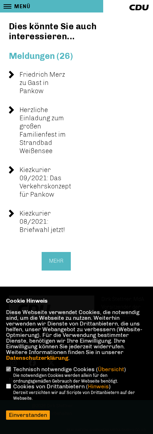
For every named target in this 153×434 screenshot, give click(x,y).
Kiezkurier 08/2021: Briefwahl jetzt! (42, 222)
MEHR (56, 261)
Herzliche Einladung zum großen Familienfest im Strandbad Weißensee (43, 130)
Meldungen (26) (41, 56)
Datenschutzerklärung (37, 357)
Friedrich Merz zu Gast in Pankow (42, 83)
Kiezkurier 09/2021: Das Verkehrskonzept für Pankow (45, 182)
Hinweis (98, 386)
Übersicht (111, 369)
